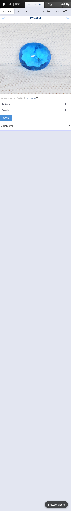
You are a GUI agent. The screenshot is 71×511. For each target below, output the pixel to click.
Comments (7, 125)
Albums (7, 11)
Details (5, 110)
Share (6, 117)
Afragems (34, 4)
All (18, 11)
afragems (31, 97)
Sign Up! (53, 4)
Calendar (31, 11)
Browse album (56, 504)
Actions (6, 104)
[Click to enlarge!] (35, 58)
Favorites (61, 11)
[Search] (66, 11)
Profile (46, 11)
